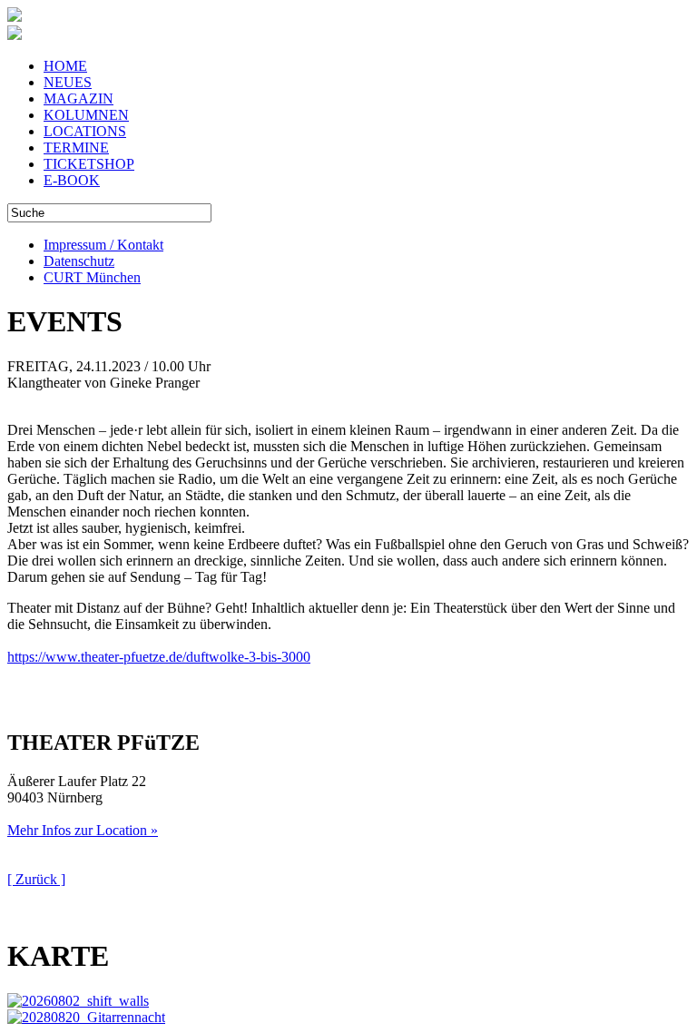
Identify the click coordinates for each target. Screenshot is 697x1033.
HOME (65, 66)
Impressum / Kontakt (103, 244)
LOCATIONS (85, 131)
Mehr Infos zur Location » (82, 830)
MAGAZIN (78, 98)
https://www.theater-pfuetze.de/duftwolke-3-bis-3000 (158, 656)
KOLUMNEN (86, 115)
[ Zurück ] (36, 879)
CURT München (92, 277)
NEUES (68, 82)
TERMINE (76, 147)
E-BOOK (72, 180)
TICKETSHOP (89, 164)
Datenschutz (79, 261)
